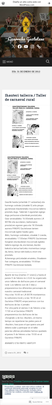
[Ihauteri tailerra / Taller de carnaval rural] (26, 127)
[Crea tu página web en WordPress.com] (26, 3)
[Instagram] (32, 46)
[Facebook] (19, 46)
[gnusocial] (38, 46)
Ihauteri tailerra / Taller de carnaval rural (25, 97)
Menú (9, 61)
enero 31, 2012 (14, 353)
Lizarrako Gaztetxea (26, 38)
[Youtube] (26, 46)
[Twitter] (13, 46)
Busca (47, 61)
